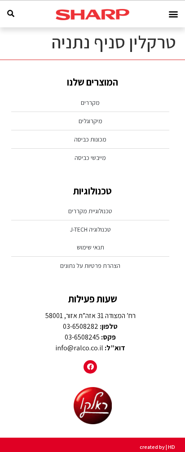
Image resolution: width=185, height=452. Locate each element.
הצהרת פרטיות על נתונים (90, 266)
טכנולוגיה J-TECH (90, 229)
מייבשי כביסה (90, 158)
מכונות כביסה (90, 139)
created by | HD (157, 446)
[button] (173, 14)
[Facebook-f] (90, 367)
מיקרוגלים (90, 121)
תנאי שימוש (90, 247)
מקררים (90, 103)
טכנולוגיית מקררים (90, 211)
